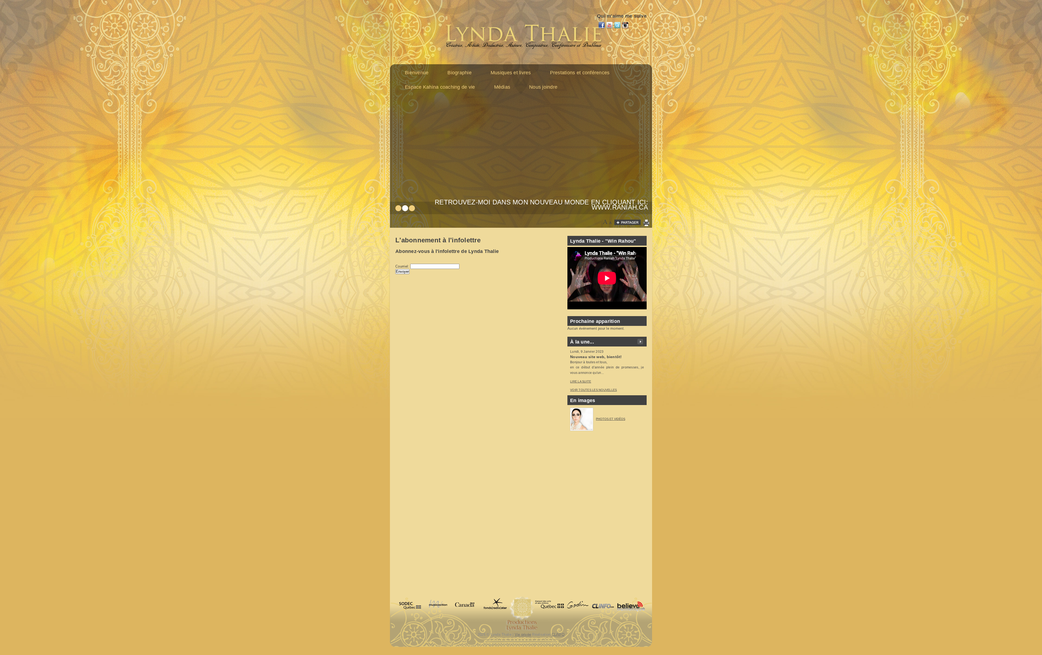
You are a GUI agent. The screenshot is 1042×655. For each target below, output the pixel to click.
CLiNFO (558, 634)
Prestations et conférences (580, 72)
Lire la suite (580, 381)
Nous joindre (543, 87)
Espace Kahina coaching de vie (440, 87)
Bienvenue (416, 72)
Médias (502, 87)
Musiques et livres (511, 72)
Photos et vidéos (610, 418)
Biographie (459, 72)
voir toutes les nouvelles (593, 389)
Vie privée (523, 634)
